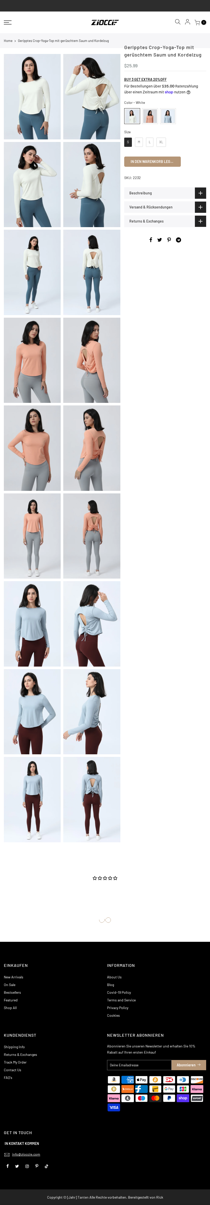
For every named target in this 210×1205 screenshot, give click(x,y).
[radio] (132, 116)
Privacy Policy (117, 1007)
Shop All (10, 1007)
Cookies (113, 1015)
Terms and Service (121, 1000)
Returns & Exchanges (20, 1054)
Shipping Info (14, 1047)
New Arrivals (13, 977)
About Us (114, 977)
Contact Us (12, 1070)
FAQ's (8, 1077)
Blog (110, 984)
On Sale (9, 984)
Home (8, 41)
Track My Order (15, 1062)
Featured (11, 1000)
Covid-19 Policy (119, 992)
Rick (159, 1197)
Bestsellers (12, 992)
